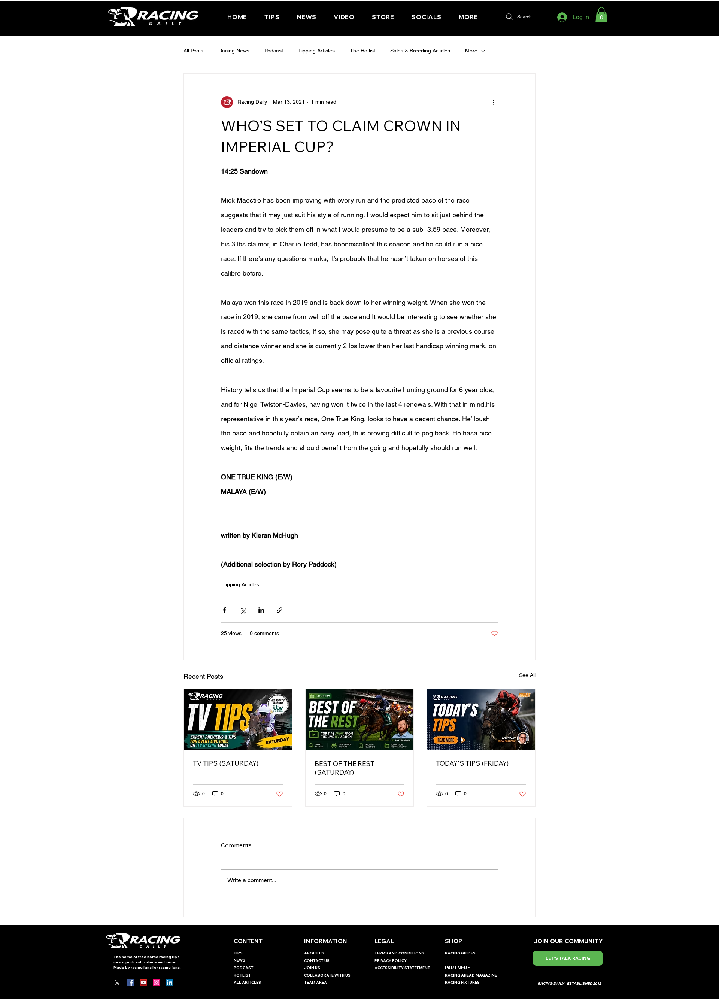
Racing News (233, 51)
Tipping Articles (316, 51)
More (471, 51)
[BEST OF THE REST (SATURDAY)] (360, 719)
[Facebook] (130, 982)
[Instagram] (156, 982)
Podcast (273, 51)
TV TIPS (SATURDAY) (225, 763)
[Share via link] (279, 610)
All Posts (193, 51)
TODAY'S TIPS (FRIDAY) (472, 763)
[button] (426, 16)
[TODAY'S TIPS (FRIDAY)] (481, 719)
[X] (117, 982)
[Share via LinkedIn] (261, 610)
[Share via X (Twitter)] (242, 610)
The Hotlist (362, 51)
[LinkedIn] (169, 982)
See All (527, 675)
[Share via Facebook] (224, 610)
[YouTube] (143, 982)
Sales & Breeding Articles (420, 51)
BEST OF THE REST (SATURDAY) (344, 768)
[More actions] (493, 102)
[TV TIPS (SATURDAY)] (238, 719)
